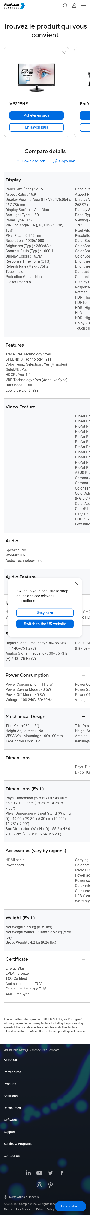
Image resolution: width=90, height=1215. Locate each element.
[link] (36, 127)
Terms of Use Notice (17, 1209)
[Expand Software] (85, 1120)
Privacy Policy (45, 1209)
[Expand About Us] (85, 1060)
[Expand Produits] (85, 1084)
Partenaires (12, 1072)
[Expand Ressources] (85, 1108)
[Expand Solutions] (85, 1096)
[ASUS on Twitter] (50, 1173)
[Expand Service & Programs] (85, 1144)
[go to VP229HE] (36, 77)
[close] (76, 583)
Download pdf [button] (33, 161)
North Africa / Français (24, 1197)
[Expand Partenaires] (85, 1072)
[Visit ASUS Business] (17, 1050)
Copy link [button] (67, 161)
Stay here (45, 612)
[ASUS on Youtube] (39, 1173)
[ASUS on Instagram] (39, 1185)
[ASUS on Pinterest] (50, 1185)
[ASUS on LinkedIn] (28, 1173)
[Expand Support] (85, 1132)
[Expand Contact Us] (85, 1156)
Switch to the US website (45, 624)
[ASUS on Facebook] (61, 1173)
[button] (65, 5)
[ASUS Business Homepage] (14, 5)
